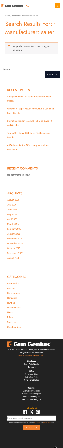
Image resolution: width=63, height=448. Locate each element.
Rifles (10, 317)
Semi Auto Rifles (31, 374)
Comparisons (13, 293)
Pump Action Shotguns (31, 399)
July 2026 (11, 204)
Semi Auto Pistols (31, 364)
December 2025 (14, 238)
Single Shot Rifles (31, 380)
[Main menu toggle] (57, 5)
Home (7, 16)
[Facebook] (25, 412)
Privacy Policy (39, 355)
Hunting (11, 303)
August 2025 (13, 258)
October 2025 (13, 248)
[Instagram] (37, 412)
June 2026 (12, 209)
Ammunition (13, 283)
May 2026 (12, 214)
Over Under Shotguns (31, 391)
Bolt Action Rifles (31, 377)
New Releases (14, 307)
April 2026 (12, 219)
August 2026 (13, 200)
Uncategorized (14, 327)
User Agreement (25, 355)
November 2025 (15, 243)
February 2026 (14, 229)
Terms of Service (47, 422)
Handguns (12, 298)
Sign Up (31, 427)
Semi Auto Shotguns (31, 396)
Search (6, 69)
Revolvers (32, 367)
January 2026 (13, 233)
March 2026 (13, 224)
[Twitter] (31, 412)
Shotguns (11, 322)
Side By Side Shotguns (31, 394)
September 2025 (15, 253)
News (10, 312)
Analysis (11, 288)
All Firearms (17, 16)
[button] (27, 6)
